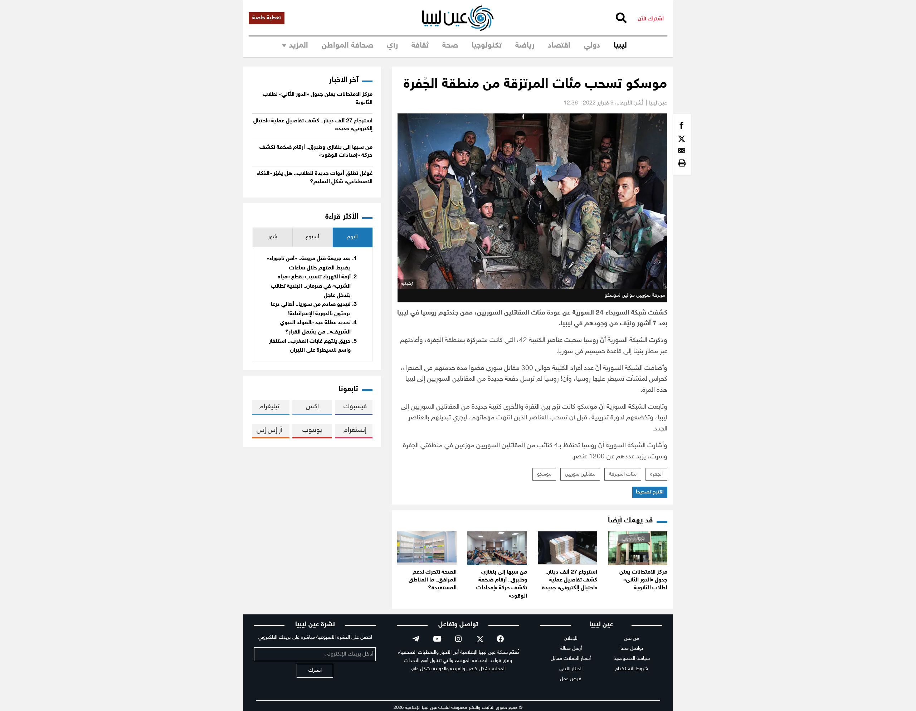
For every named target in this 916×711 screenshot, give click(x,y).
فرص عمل (570, 679)
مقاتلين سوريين (580, 474)
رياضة (524, 46)
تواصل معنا (631, 649)
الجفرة (656, 474)
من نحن (631, 638)
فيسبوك (355, 407)
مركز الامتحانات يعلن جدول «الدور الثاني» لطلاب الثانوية (643, 580)
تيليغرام (269, 407)
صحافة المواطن (347, 46)
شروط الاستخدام (631, 669)
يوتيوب (312, 430)
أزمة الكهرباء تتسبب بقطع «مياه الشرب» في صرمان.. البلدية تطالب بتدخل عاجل (311, 286)
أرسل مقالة (571, 649)
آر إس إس (269, 430)
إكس (312, 407)
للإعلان (571, 638)
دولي (592, 46)
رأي (392, 46)
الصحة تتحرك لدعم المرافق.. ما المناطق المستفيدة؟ (433, 580)
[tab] (352, 237)
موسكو (544, 474)
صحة (450, 46)
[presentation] (352, 237)
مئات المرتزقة (623, 474)
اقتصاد (559, 46)
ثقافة (420, 46)
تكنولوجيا (487, 46)
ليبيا (620, 46)
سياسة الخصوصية (632, 659)
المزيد (298, 46)
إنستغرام (355, 430)
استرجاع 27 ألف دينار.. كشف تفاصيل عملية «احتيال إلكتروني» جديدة (569, 580)
